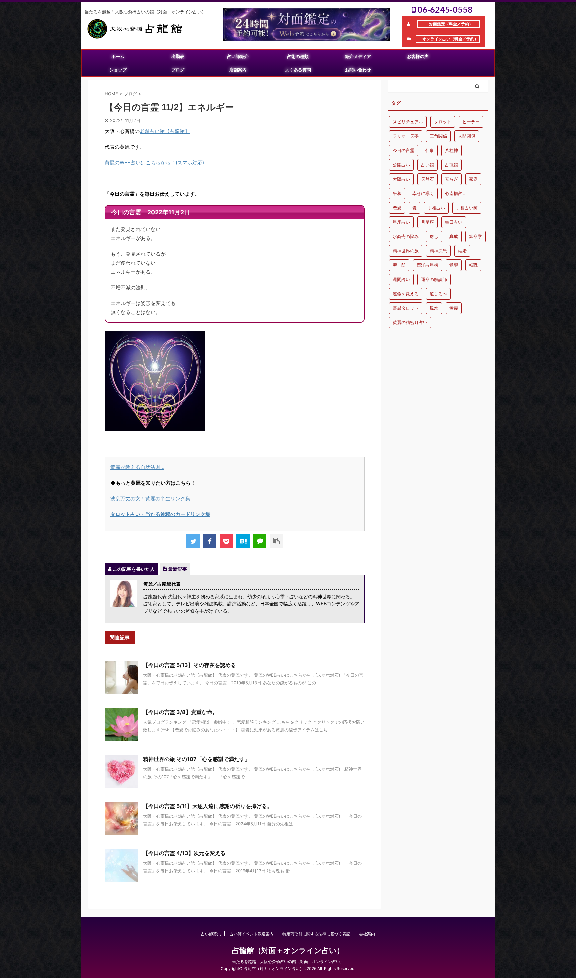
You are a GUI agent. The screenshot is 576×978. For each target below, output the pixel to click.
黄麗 (453, 308)
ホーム (117, 56)
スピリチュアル (408, 121)
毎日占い (453, 222)
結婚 (462, 250)
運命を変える (406, 293)
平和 (397, 193)
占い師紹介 (238, 56)
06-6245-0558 (444, 9)
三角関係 (438, 136)
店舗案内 (238, 69)
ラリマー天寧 (406, 136)
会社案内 (367, 933)
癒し (434, 236)
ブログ (177, 69)
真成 (453, 236)
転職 (473, 265)
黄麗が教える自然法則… (137, 467)
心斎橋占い (456, 193)
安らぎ (451, 179)
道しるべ (438, 293)
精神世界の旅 (406, 250)
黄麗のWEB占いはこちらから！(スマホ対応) (154, 162)
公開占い (401, 164)
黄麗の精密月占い (410, 322)
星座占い (401, 222)
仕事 (429, 150)
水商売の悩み (406, 236)
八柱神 (451, 150)
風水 (434, 308)
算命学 (475, 236)
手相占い (436, 207)
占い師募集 (211, 933)
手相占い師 (467, 207)
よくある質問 (298, 69)
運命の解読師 (434, 279)
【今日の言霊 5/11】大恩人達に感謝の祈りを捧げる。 (207, 806)
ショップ (118, 69)
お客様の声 (418, 56)
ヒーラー (471, 121)
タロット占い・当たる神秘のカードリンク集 (160, 514)
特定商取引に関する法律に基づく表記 (316, 933)
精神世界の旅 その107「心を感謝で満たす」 (196, 759)
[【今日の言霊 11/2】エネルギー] (243, 541)
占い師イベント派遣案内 (252, 933)
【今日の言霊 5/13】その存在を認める (189, 665)
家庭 (473, 179)
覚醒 (453, 265)
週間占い (401, 279)
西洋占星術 (427, 265)
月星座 (427, 222)
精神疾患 (438, 250)
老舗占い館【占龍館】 (165, 131)
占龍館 (451, 164)
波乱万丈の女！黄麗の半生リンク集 (150, 498)
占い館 (427, 164)
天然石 (427, 179)
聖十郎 (399, 265)
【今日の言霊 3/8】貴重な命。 (180, 712)
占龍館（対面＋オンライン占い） (288, 950)
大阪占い (401, 179)
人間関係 (466, 136)
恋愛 (397, 207)
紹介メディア (358, 56)
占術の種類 (298, 56)
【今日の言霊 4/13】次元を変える (184, 853)
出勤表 (177, 56)
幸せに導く (423, 193)
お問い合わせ (358, 69)
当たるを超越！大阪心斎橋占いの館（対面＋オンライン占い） (288, 961)
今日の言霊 (403, 150)
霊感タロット (406, 308)
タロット (442, 121)
